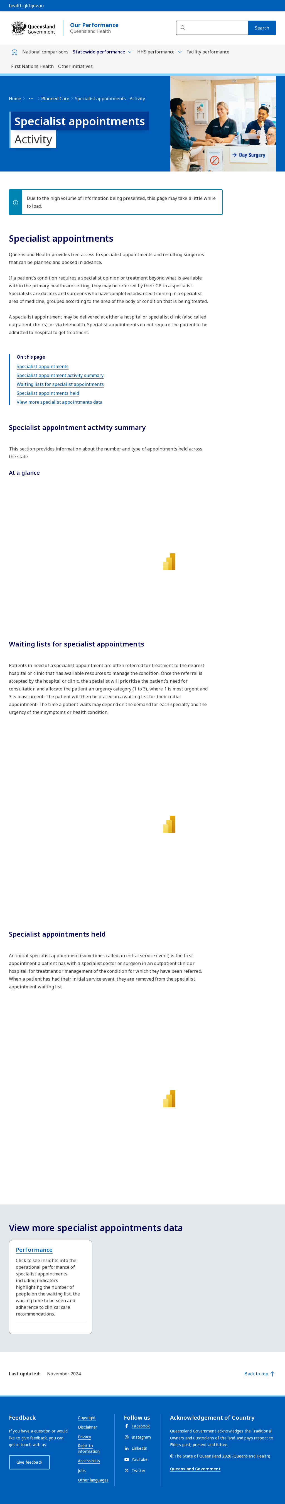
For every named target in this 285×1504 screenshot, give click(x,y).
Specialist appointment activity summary (60, 375)
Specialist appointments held (48, 393)
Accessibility (89, 1460)
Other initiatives (75, 66)
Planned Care (55, 98)
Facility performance (207, 52)
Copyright (87, 1417)
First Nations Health (32, 66)
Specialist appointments (42, 366)
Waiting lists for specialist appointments (60, 384)
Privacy (84, 1436)
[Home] (14, 52)
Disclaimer (87, 1427)
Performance (34, 1249)
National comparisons (45, 52)
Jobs (82, 1470)
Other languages (93, 1480)
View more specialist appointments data (59, 402)
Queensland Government (195, 1468)
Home (15, 98)
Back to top (256, 1374)
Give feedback (29, 1462)
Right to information (89, 1448)
